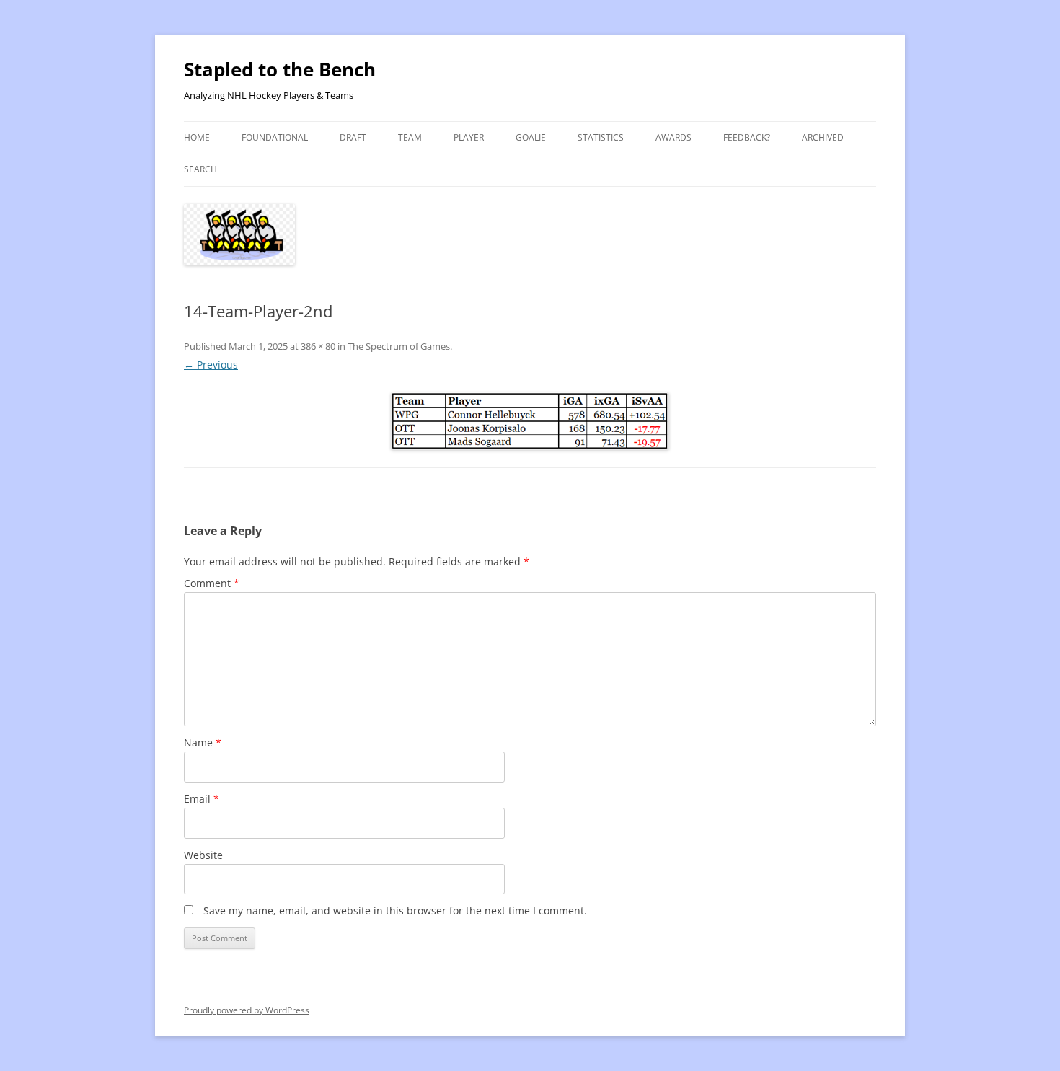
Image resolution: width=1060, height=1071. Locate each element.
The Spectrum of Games (399, 346)
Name (202, 742)
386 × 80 (318, 346)
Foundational (275, 137)
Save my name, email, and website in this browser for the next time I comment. (395, 910)
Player (469, 137)
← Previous (211, 364)
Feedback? (746, 137)
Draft (353, 137)
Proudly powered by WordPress (246, 1010)
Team (410, 137)
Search (200, 169)
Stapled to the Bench (280, 69)
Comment (211, 583)
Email (201, 799)
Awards (673, 137)
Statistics (601, 137)
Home (197, 137)
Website (203, 855)
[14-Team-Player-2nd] (530, 421)
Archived (823, 137)
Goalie (531, 137)
